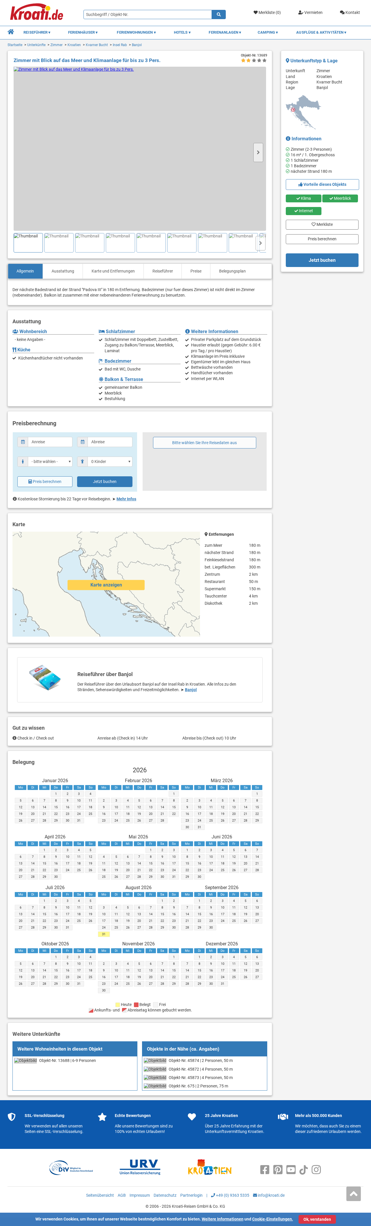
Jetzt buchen (105, 481)
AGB (122, 1195)
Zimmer (56, 45)
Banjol (137, 45)
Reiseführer (162, 271)
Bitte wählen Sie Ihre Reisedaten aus (204, 442)
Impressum (140, 1195)
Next (258, 152)
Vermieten (313, 12)
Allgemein (25, 271)
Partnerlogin (191, 1195)
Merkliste (322, 223)
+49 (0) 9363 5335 (232, 1195)
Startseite (15, 45)
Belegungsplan (232, 271)
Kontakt (352, 12)
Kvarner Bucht (97, 45)
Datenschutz (165, 1195)
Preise (195, 271)
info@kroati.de (271, 1195)
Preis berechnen (47, 481)
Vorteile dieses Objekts (324, 184)
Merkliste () (269, 12)
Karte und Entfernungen (113, 271)
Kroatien (74, 45)
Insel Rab (120, 45)
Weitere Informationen (222, 1219)
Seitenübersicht (100, 1195)
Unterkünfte (36, 45)
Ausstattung (63, 271)
